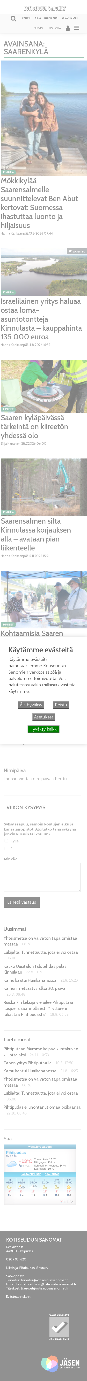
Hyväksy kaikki (43, 729)
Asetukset (43, 717)
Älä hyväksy (31, 705)
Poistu (61, 705)
